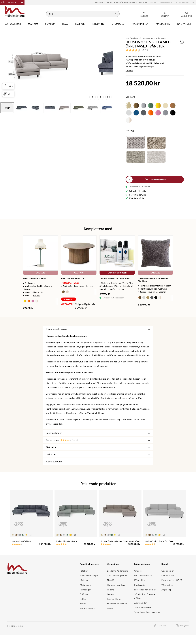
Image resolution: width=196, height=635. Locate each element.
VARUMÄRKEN (140, 24)
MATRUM (33, 24)
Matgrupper (86, 585)
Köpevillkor (140, 580)
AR (10, 94)
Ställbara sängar (88, 608)
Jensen (110, 594)
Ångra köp (166, 589)
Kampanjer (184, 24)
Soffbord (84, 594)
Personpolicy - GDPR (171, 580)
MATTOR (80, 24)
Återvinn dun (140, 602)
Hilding (110, 589)
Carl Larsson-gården (117, 575)
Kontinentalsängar (89, 575)
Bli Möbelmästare (185, 2)
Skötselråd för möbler (145, 589)
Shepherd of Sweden (117, 603)
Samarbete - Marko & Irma (147, 612)
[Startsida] (15, 11)
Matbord (84, 580)
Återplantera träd (142, 607)
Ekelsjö (110, 580)
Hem (127, 38)
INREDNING (98, 24)
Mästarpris (139, 585)
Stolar (83, 603)
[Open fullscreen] (108, 97)
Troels (110, 608)
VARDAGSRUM (13, 24)
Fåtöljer (84, 570)
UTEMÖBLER (118, 24)
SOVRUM (50, 24)
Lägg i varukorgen (155, 179)
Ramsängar (85, 589)
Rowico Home (114, 599)
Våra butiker (167, 585)
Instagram (184, 626)
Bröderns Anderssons (117, 570)
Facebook (162, 626)
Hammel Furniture (116, 585)
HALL (65, 24)
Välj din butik (9, 2)
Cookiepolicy (167, 570)
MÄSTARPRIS (163, 24)
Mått (11, 86)
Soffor (83, 599)
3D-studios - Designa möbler (144, 596)
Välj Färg (40, 273)
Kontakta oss (167, 575)
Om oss (152, 2)
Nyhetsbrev (166, 2)
